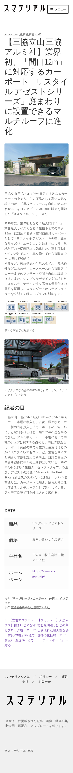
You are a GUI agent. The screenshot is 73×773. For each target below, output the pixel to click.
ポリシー (45, 677)
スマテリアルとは (17, 677)
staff (38, 34)
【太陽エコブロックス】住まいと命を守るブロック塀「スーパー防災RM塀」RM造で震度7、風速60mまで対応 (20, 632)
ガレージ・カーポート (33, 598)
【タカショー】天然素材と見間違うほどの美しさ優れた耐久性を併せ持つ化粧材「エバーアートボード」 (53, 630)
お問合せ (44, 682)
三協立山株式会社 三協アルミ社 (30, 607)
